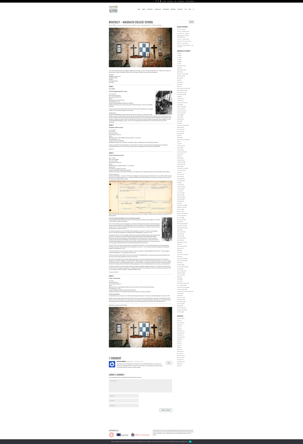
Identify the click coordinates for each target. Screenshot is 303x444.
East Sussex (180, 131)
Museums (179, 209)
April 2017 (179, 347)
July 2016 (179, 365)
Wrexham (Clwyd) (181, 310)
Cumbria (179, 117)
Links (175, 1)
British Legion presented (183, 88)
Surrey (178, 281)
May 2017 (179, 345)
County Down (180, 109)
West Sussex (180, 303)
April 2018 (179, 329)
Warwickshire (180, 299)
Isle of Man (179, 174)
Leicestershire (180, 186)
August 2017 (180, 339)
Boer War (179, 82)
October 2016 (180, 359)
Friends (164, 1)
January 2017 (180, 353)
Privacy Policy (181, 1)
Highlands (179, 166)
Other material (180, 232)
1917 (178, 59)
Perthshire (179, 240)
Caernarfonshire (181, 92)
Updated (179, 295)
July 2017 (179, 341)
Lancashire (179, 184)
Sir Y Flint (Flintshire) (182, 266)
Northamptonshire (146, 25)
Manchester (180, 195)
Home (139, 9)
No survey (179, 217)
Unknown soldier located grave (184, 291)
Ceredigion (179, 98)
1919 (178, 63)
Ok (190, 441)
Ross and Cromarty (181, 254)
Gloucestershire (180, 152)
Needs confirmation (181, 213)
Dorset (178, 123)
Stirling (178, 277)
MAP (186, 9)
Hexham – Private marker (183, 39)
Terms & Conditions (189, 1)
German (179, 147)
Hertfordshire (180, 164)
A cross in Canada (181, 29)
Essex (178, 135)
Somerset (179, 268)
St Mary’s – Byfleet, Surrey (183, 31)
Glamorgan (179, 150)
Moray (178, 203)
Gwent (178, 156)
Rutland (179, 256)
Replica (178, 252)
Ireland (178, 172)
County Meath (180, 113)
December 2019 (180, 318)
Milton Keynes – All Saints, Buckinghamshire (183, 36)
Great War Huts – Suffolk (183, 33)
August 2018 (180, 324)
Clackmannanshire (181, 102)
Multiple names (180, 207)
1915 (178, 55)
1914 (178, 53)
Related (179, 250)
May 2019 (179, 320)
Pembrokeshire (180, 238)
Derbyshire (179, 119)
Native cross (180, 211)
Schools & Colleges (157, 25)
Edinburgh (179, 133)
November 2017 (181, 333)
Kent (178, 182)
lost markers (180, 193)
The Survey (180, 9)
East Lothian (180, 129)
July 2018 (179, 326)
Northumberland (181, 225)
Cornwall (179, 104)
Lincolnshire (180, 188)
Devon (178, 121)
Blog (190, 9)
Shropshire (179, 264)
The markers (166, 9)
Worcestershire (180, 307)
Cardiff (178, 96)
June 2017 (179, 343)
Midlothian (179, 201)
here (142, 214)
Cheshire (179, 100)
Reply (169, 363)
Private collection (181, 246)
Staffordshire (180, 273)
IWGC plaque (180, 180)
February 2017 (180, 351)
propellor (179, 248)
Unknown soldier (181, 289)
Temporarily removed (182, 283)
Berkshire (179, 78)
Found (178, 143)
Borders (179, 84)
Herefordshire (180, 162)
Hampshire (179, 160)
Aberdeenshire (180, 65)
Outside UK (179, 234)
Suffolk (178, 279)
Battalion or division (181, 74)
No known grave (181, 215)
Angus (178, 67)
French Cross (180, 145)
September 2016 (181, 361)
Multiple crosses (136, 25)
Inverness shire (180, 170)
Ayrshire (179, 72)
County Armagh (180, 106)
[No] (301, 441)
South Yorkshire (181, 271)
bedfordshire (180, 76)
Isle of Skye (179, 176)
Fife (178, 141)
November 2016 (181, 357)
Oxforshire (179, 236)
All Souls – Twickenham (182, 43)
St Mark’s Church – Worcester (184, 41)
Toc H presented (181, 285)
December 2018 (180, 322)
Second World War (181, 260)
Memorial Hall (180, 197)
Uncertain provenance (182, 287)
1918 (178, 61)
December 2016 (180, 355)
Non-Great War (180, 219)
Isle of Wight (180, 178)
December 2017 (180, 331)
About (143, 9)
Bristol (178, 86)
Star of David (180, 275)
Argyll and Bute (180, 70)
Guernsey (179, 154)
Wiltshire (179, 305)
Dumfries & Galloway (182, 125)
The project (150, 9)
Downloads (170, 1)
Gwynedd (179, 158)
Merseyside (179, 199)
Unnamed (179, 293)
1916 (178, 57)
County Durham (181, 111)
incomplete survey (126, 25)
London (179, 191)
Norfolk (179, 221)
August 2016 (180, 363)
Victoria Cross (180, 297)
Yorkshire (179, 312)
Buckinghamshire (181, 90)
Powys (178, 244)
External (179, 137)
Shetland (179, 262)
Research (173, 9)
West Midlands (180, 301)
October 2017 (180, 335)
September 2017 (181, 337)
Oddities (179, 230)
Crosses (119, 25)
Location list (158, 9)
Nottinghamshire (181, 227)
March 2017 (180, 349)
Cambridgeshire (180, 94)
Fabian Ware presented (182, 139)
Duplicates (179, 127)
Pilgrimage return (181, 242)
